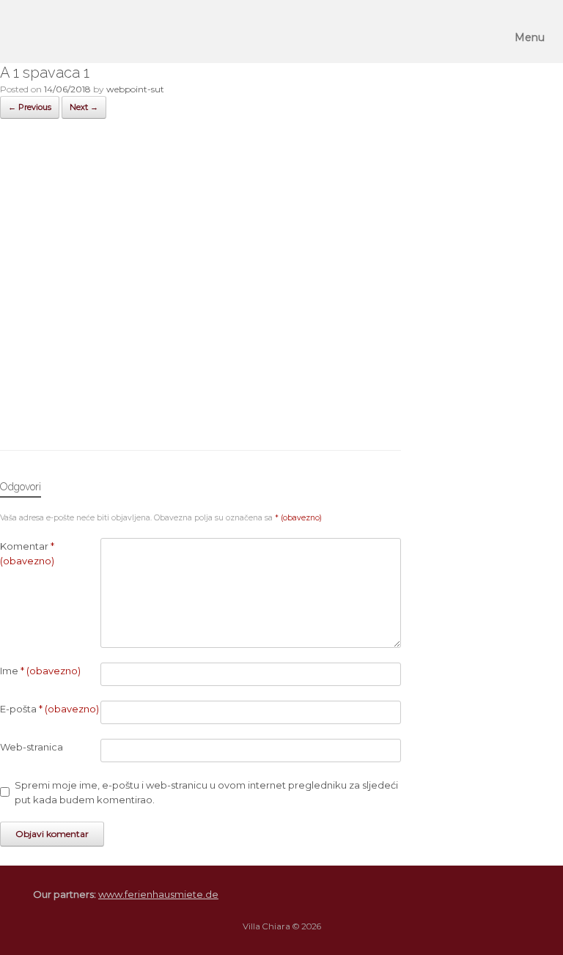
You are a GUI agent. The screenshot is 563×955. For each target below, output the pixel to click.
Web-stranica (31, 747)
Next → (84, 107)
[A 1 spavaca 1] (200, 411)
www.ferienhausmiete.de (158, 894)
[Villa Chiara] (31, 32)
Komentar (27, 553)
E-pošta (49, 709)
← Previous (29, 107)
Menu (530, 37)
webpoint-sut (135, 89)
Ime (40, 670)
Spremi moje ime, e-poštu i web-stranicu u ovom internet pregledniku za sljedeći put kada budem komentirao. (206, 792)
